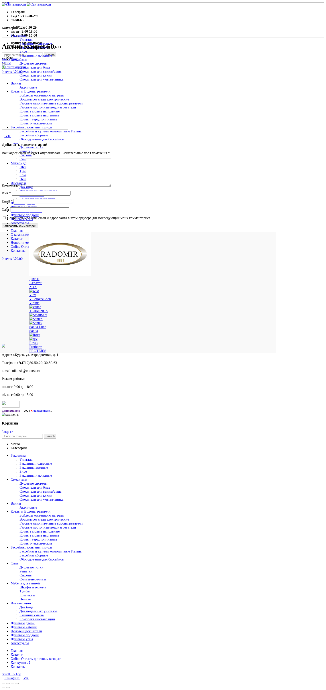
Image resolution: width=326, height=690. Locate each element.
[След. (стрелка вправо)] (8, 687)
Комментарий (13, 185)
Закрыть (8, 432)
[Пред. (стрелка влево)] (3, 687)
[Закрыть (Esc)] (3, 683)
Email (7, 201)
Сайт (5, 209)
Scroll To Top (11, 674)
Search (50, 436)
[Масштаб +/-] (17, 683)
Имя (6, 193)
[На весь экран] (12, 683)
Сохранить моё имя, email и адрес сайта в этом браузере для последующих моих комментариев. (79, 218)
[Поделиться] (8, 683)
